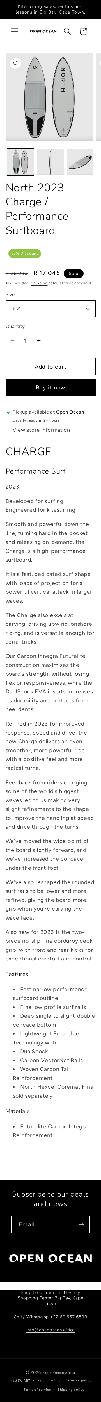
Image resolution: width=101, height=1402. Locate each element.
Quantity (15, 326)
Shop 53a (31, 1292)
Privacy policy (79, 1380)
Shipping (39, 283)
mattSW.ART (20, 1381)
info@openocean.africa (50, 1330)
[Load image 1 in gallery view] (20, 162)
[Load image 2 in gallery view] (50, 162)
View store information (41, 430)
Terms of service (37, 1390)
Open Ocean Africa (59, 1373)
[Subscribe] (81, 1224)
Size (10, 294)
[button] (14, 31)
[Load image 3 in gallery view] (80, 162)
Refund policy (49, 1380)
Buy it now (50, 387)
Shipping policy (71, 1390)
